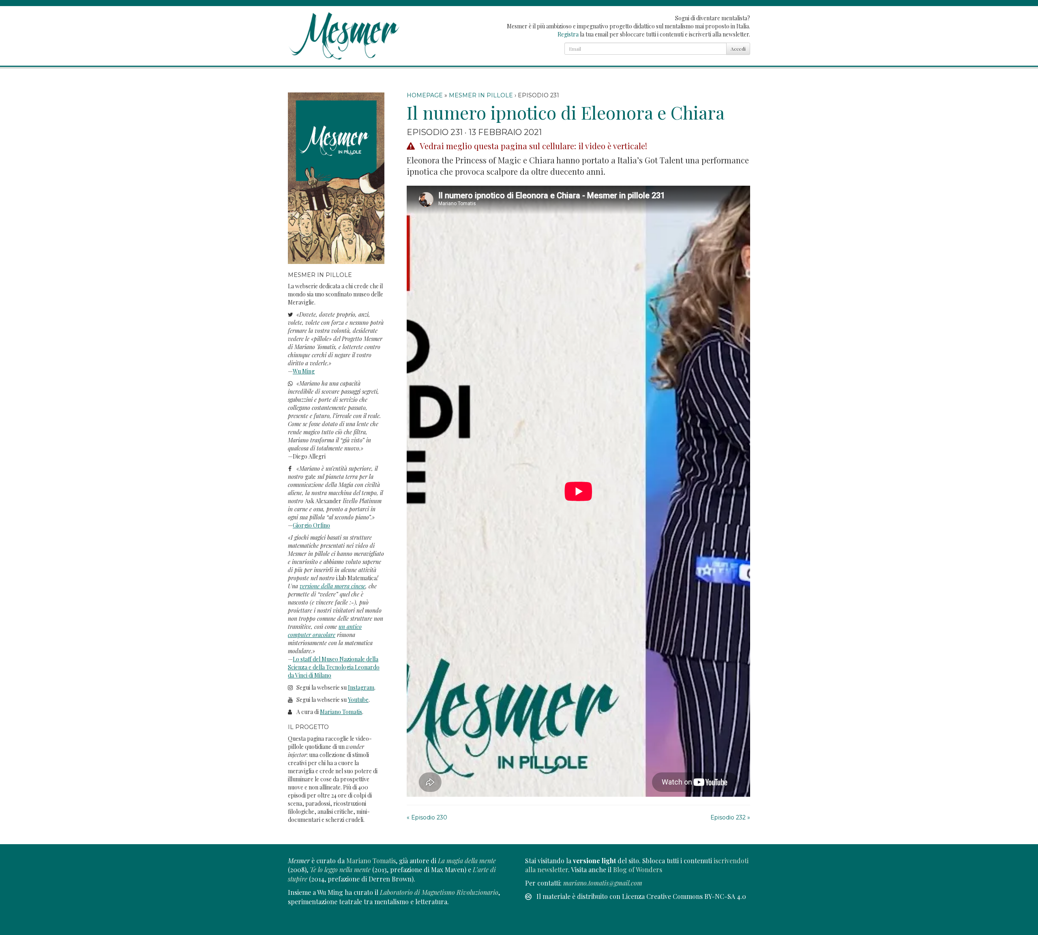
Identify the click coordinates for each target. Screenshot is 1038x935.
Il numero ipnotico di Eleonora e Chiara (566, 112)
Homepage (425, 95)
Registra (568, 34)
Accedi (738, 48)
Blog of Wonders (637, 869)
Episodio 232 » (730, 817)
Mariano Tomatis (371, 860)
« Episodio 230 (427, 817)
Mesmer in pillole (481, 95)
